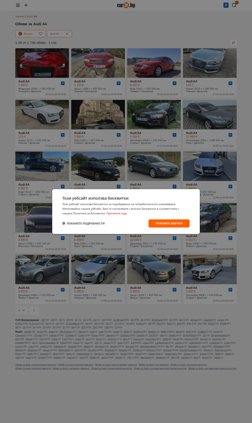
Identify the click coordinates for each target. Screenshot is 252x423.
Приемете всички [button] (169, 223)
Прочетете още (116, 213)
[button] (83, 223)
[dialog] (126, 211)
